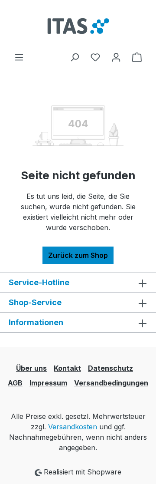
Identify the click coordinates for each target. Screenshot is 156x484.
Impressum (48, 383)
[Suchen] (74, 57)
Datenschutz (110, 368)
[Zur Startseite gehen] (78, 25)
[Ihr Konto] (116, 57)
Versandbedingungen (111, 383)
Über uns (31, 368)
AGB (15, 383)
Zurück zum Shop (78, 255)
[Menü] (19, 57)
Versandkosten (72, 426)
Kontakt (67, 368)
